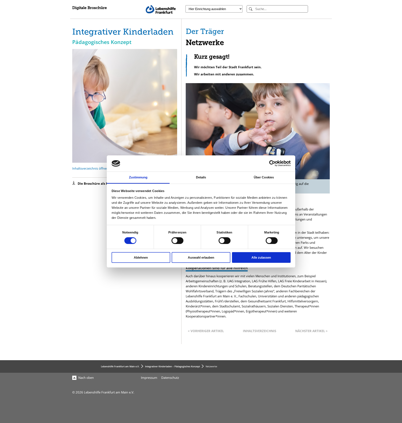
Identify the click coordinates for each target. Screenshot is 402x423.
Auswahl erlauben (201, 257)
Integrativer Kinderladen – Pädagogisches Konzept (172, 366)
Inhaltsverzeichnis (259, 331)
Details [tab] (201, 177)
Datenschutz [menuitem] (170, 377)
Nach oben (85, 377)
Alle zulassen (261, 257)
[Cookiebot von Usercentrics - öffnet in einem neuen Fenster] (272, 163)
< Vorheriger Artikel (206, 331)
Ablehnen (141, 257)
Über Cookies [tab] (264, 177)
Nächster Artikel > (311, 331)
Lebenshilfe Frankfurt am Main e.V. (120, 366)
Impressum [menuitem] (149, 377)
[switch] (177, 240)
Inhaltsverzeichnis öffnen (90, 168)
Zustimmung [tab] (138, 177)
